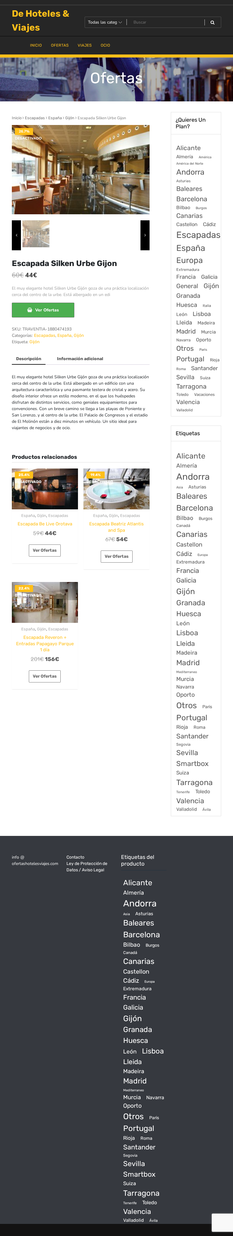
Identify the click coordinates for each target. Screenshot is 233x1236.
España (55, 118)
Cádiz (209, 224)
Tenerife (183, 792)
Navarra (183, 340)
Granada (188, 295)
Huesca (186, 304)
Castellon (187, 224)
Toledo (182, 394)
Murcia (208, 332)
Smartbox (192, 763)
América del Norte (189, 164)
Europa (189, 260)
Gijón (69, 118)
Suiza (205, 377)
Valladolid (184, 410)
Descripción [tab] (28, 358)
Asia (179, 487)
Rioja (215, 360)
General (187, 286)
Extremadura (187, 269)
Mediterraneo (186, 672)
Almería (184, 156)
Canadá (183, 525)
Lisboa (202, 313)
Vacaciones (204, 394)
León (181, 314)
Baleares (189, 188)
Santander (204, 368)
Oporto (203, 340)
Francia (186, 277)
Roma (181, 369)
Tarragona (191, 386)
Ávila (206, 809)
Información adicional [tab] (80, 358)
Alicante (188, 148)
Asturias (183, 181)
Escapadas (35, 118)
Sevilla (185, 377)
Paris (203, 349)
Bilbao (183, 207)
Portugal (190, 359)
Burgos (201, 208)
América (205, 157)
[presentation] (16, 235)
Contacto (75, 857)
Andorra (190, 172)
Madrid (186, 331)
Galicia (209, 277)
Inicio (17, 118)
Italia (207, 306)
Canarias (189, 215)
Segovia (183, 744)
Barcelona (191, 199)
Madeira (206, 323)
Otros (185, 348)
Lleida (184, 322)
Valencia (188, 402)
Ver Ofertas (47, 310)
